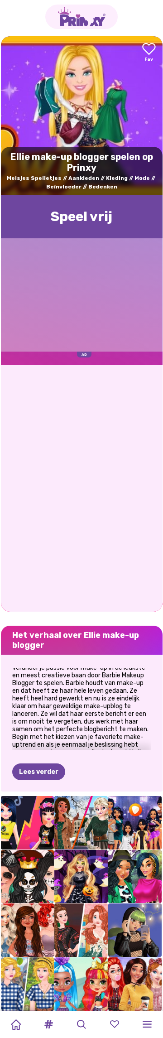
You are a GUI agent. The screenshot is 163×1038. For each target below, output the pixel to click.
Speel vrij (81, 216)
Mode (142, 178)
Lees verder (38, 772)
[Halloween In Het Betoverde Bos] (81, 876)
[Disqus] (81, 487)
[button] (49, 1024)
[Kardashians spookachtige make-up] (27, 876)
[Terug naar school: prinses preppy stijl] (135, 984)
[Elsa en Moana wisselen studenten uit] (81, 823)
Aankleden (83, 178)
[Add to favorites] (149, 53)
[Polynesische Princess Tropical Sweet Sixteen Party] (27, 930)
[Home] (16, 1024)
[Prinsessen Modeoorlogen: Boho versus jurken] (81, 930)
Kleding (117, 178)
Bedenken (102, 186)
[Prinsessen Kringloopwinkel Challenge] (27, 984)
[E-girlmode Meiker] (135, 930)
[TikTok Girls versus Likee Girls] (27, 823)
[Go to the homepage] (81, 16)
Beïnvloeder (64, 186)
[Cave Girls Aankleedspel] (81, 984)
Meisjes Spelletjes (34, 178)
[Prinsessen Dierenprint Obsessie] (135, 876)
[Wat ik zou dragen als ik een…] (135, 823)
